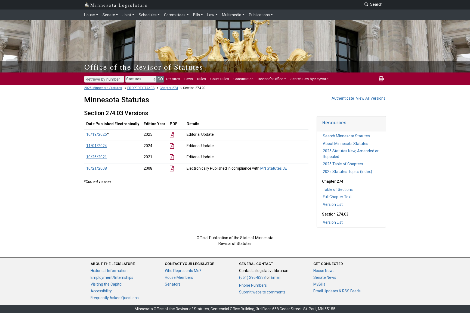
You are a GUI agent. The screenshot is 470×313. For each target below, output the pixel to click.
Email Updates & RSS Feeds (337, 291)
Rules (201, 79)
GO (160, 79)
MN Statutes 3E (273, 168)
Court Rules (219, 79)
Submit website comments (262, 292)
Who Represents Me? (183, 270)
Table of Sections (338, 189)
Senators (173, 284)
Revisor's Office (270, 79)
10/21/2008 (96, 168)
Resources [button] (334, 122)
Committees (174, 15)
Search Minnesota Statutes (346, 136)
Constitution (243, 79)
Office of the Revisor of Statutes (143, 67)
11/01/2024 (96, 146)
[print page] (381, 79)
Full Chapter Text (337, 197)
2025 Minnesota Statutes (103, 88)
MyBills (319, 284)
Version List (333, 204)
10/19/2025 (96, 134)
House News (324, 270)
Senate (109, 15)
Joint (126, 15)
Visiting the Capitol (106, 284)
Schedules (148, 15)
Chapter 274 (169, 88)
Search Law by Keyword (309, 79)
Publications (259, 15)
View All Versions (370, 98)
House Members (179, 277)
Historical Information (109, 270)
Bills (196, 15)
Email (275, 277)
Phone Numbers (253, 285)
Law (210, 15)
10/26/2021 (96, 157)
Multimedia (231, 15)
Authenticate (343, 98)
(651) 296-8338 (252, 277)
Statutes (173, 79)
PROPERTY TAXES (140, 88)
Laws (188, 79)
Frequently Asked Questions (115, 298)
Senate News (324, 277)
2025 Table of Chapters (343, 164)
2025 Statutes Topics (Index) (347, 171)
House (89, 15)
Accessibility (101, 291)
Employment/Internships (112, 277)
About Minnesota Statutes (345, 143)
